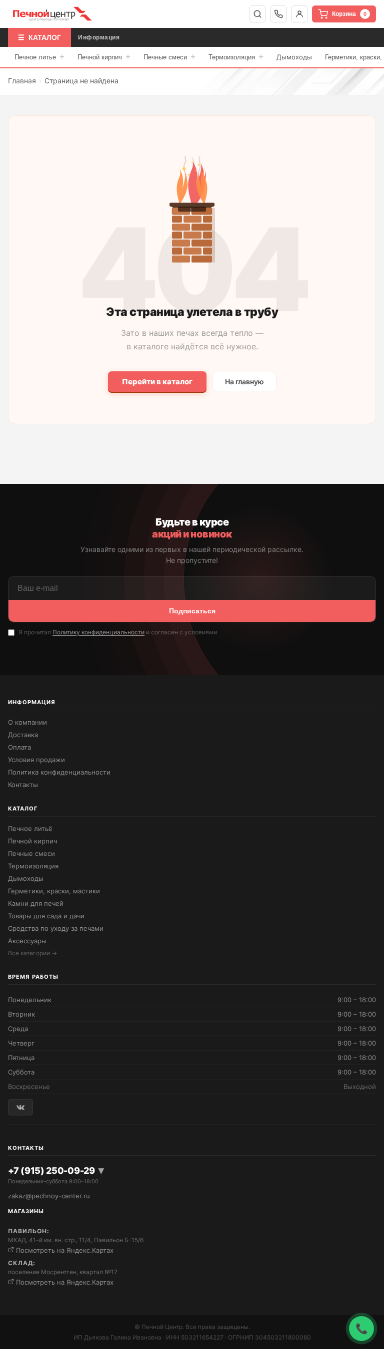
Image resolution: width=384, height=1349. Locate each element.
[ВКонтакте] (20, 1107)
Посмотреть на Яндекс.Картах (64, 1250)
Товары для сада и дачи (46, 916)
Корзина (349, 13)
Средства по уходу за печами (56, 928)
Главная (22, 80)
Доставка (23, 735)
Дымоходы (294, 57)
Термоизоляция (236, 56)
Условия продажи (36, 760)
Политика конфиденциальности (59, 772)
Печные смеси (170, 56)
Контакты (23, 785)
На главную (244, 381)
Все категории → (32, 953)
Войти (299, 13)
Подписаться (192, 611)
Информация (99, 37)
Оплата (19, 747)
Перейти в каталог (157, 381)
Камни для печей (36, 903)
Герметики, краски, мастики (54, 891)
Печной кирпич (104, 56)
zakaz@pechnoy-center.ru (49, 1196)
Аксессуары (27, 941)
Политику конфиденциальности (98, 632)
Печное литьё (30, 828)
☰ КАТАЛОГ (39, 37)
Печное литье (39, 56)
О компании (27, 722)
